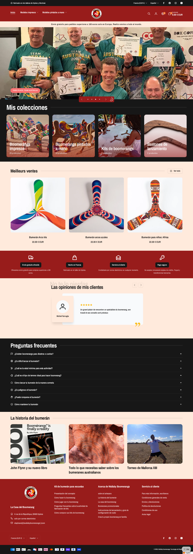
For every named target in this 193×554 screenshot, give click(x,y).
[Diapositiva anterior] (82, 99)
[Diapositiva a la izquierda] (134, 285)
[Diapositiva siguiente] (105, 99)
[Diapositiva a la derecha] (140, 285)
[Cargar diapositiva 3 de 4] (96, 99)
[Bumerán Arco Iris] (38, 228)
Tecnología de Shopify (176, 549)
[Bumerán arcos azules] (97, 228)
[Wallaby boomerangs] (31, 500)
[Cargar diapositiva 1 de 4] (88, 99)
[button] (28, 12)
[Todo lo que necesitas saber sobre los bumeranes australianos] (96, 444)
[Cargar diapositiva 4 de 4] (100, 99)
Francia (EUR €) (139, 3)
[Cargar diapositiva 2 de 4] (92, 99)
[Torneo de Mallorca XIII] (155, 444)
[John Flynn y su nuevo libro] (38, 444)
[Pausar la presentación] (111, 99)
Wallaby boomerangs (164, 549)
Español (153, 3)
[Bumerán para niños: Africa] (155, 228)
